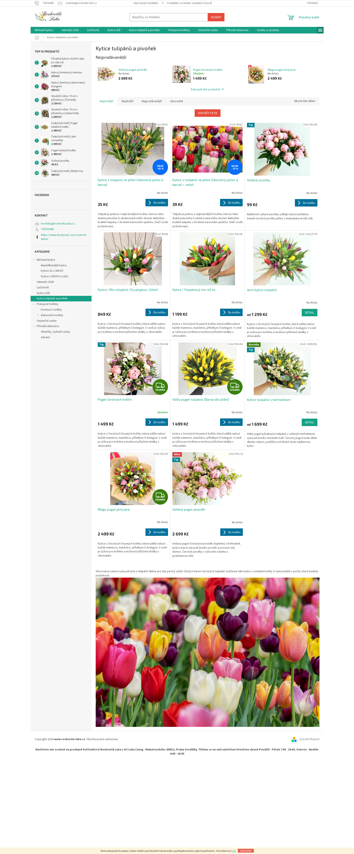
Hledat (216, 17)
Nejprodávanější (152, 101)
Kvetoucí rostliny (51, 310)
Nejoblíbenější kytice (54, 265)
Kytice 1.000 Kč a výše (54, 276)
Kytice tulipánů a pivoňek (52, 298)
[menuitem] (44, 30)
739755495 (47, 229)
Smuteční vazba (46, 321)
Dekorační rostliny (52, 315)
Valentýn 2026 (45, 282)
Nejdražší (127, 101)
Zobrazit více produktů (205, 89)
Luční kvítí (43, 287)
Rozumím (245, 850)
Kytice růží (43, 293)
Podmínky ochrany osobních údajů (189, 3)
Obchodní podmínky (146, 3)
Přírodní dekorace (48, 326)
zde (234, 851)
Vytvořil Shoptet (309, 739)
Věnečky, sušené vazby (55, 332)
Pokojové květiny (47, 304)
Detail (309, 312)
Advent (45, 337)
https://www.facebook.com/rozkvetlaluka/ (63, 237)
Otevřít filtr (207, 113)
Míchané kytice (46, 260)
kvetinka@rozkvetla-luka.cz (58, 224)
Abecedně (176, 101)
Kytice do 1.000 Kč (52, 271)
